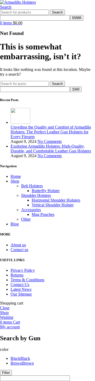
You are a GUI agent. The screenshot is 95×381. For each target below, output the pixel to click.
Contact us (19, 249)
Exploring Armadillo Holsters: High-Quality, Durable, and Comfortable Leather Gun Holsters (51, 148)
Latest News (21, 289)
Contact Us (20, 284)
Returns (17, 275)
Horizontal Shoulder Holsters (56, 200)
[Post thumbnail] (20, 122)
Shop (15, 181)
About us (18, 245)
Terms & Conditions (27, 280)
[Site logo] (18, 2)
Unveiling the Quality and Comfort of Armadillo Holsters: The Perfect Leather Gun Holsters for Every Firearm (51, 132)
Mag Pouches (43, 214)
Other (26, 219)
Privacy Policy (23, 270)
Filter (6, 373)
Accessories (31, 209)
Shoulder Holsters (36, 195)
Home (16, 176)
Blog (15, 224)
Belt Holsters (32, 186)
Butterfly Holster (46, 190)
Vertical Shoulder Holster (53, 205)
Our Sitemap (21, 294)
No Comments (49, 141)
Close (5, 308)
